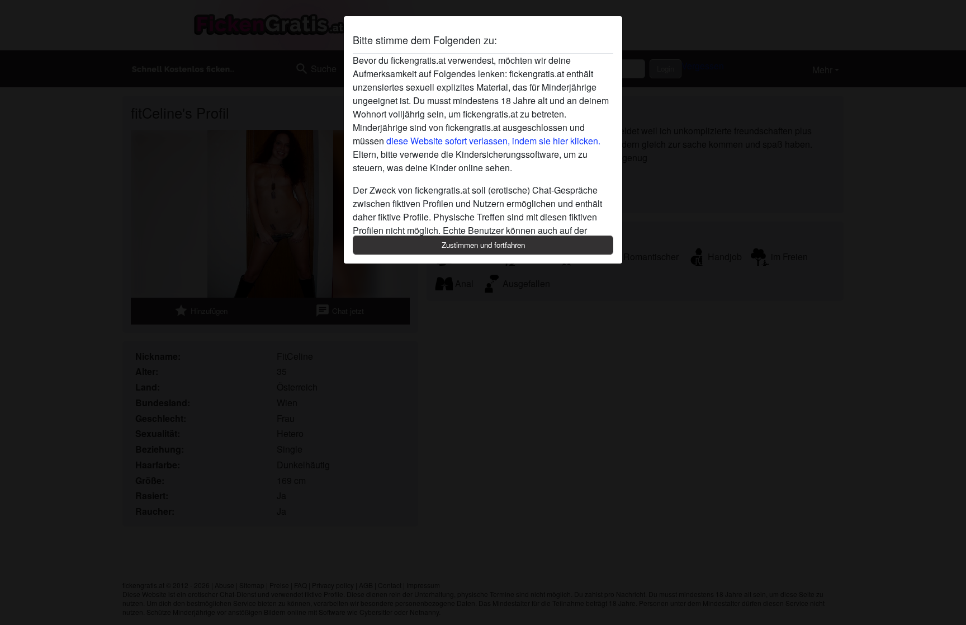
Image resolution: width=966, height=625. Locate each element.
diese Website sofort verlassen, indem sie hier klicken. (493, 140)
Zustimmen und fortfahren (483, 244)
